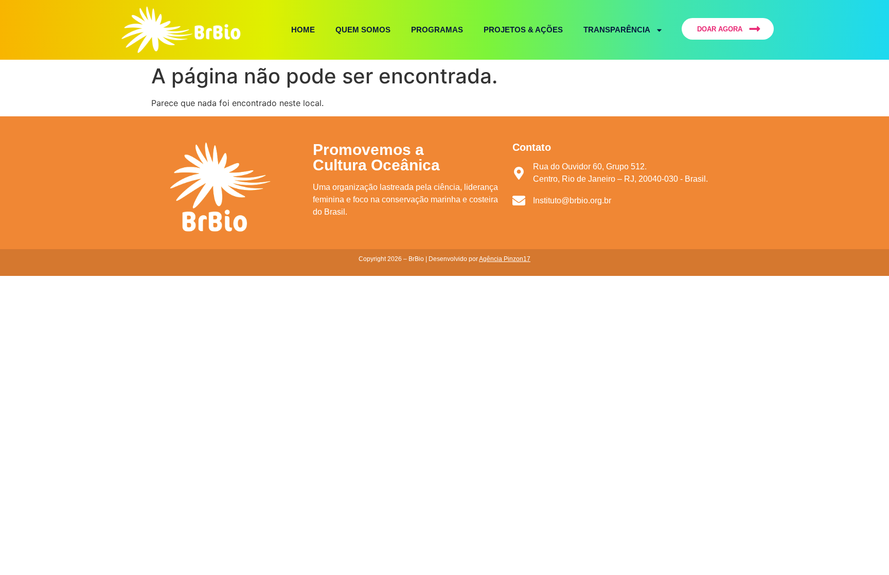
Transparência (616, 29)
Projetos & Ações (523, 29)
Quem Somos (362, 29)
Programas (437, 29)
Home (303, 29)
